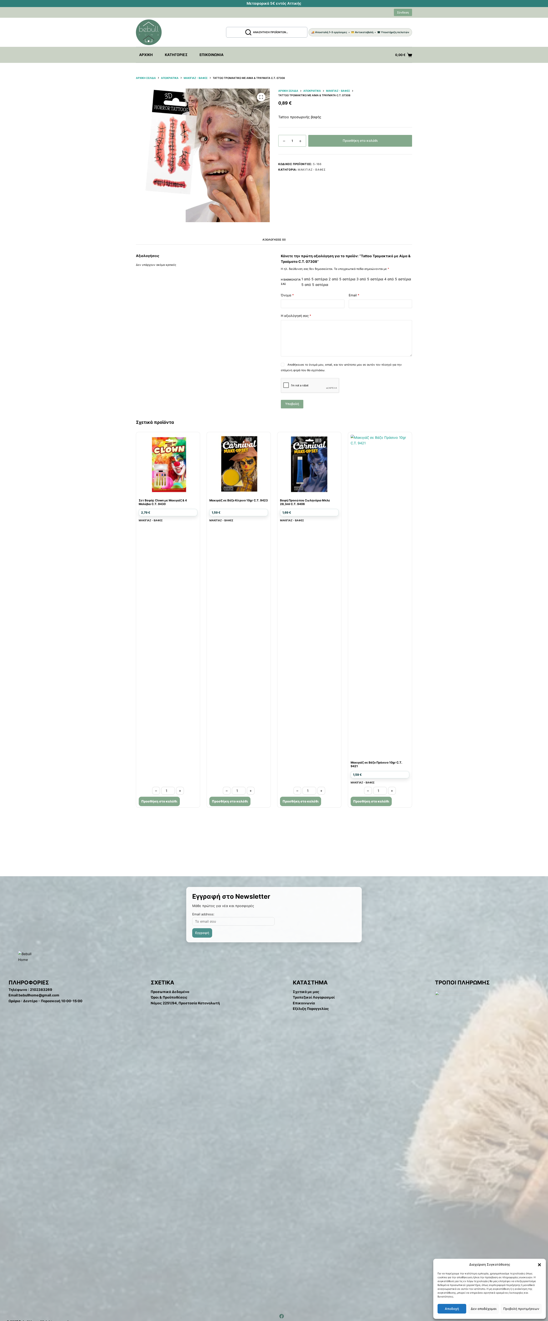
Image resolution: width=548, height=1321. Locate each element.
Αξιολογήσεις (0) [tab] (274, 239)
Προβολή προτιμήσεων (521, 1309)
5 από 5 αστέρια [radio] (314, 284)
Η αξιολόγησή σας (296, 316)
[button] (539, 1265)
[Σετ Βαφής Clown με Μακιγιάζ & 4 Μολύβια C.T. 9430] (168, 464)
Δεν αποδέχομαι (483, 1309)
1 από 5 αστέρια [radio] (314, 279)
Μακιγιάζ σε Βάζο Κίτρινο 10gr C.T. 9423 (238, 500)
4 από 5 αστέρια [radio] (397, 279)
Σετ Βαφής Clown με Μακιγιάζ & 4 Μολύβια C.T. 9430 (163, 502)
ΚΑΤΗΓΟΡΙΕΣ (176, 55)
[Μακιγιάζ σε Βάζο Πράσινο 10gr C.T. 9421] (380, 595)
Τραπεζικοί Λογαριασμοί (314, 997)
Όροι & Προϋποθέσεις (169, 997)
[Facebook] (281, 1316)
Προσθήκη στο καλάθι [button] (159, 801)
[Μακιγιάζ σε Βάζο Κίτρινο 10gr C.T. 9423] (238, 464)
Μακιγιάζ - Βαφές (311, 169)
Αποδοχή (452, 1309)
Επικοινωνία (211, 55)
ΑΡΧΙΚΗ (146, 55)
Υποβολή (292, 404)
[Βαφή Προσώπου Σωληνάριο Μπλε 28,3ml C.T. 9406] (309, 464)
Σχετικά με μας (306, 992)
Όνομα (287, 295)
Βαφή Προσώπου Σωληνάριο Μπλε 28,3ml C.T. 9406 (305, 502)
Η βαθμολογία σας (291, 281)
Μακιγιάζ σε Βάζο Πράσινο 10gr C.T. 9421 (376, 764)
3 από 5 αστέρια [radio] (369, 279)
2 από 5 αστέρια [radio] (342, 279)
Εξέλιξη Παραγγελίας (311, 1008)
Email (354, 295)
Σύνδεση (403, 12)
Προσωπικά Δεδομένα (170, 992)
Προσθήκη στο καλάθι (360, 141)
